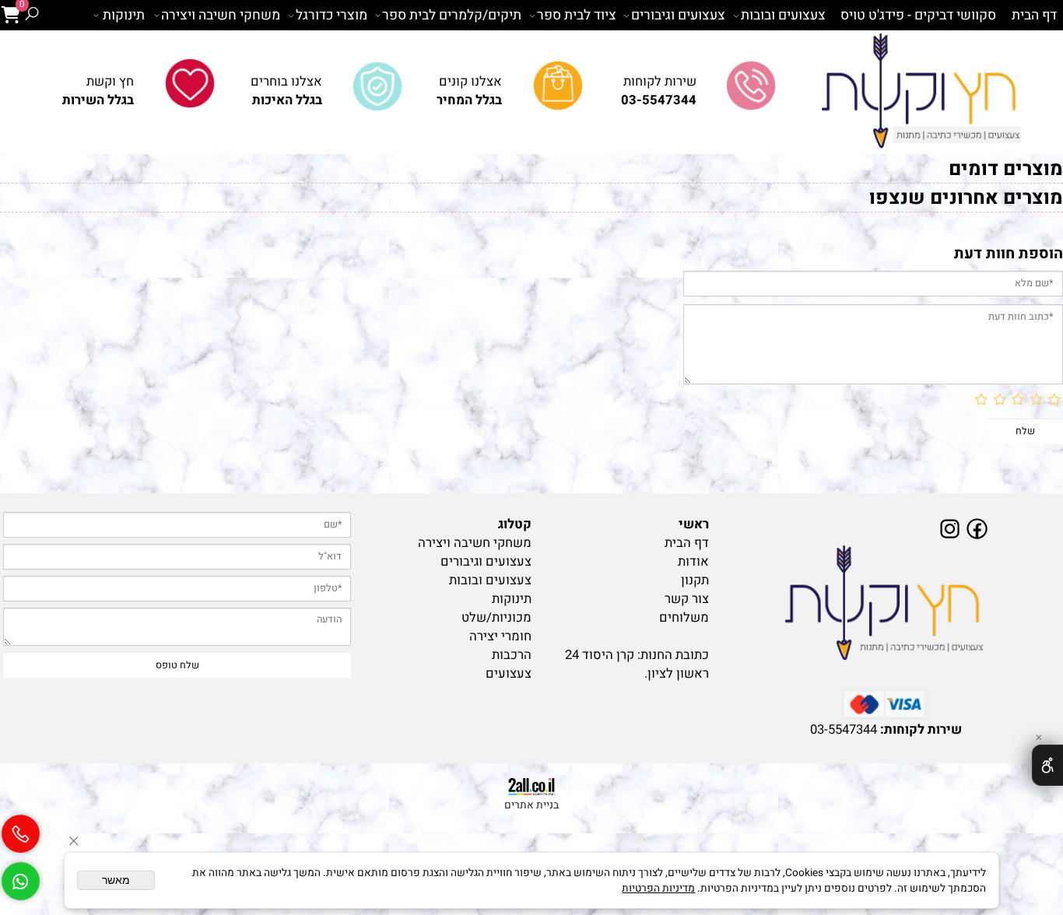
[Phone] (21, 828)
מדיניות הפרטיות (658, 888)
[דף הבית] (886, 603)
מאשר (116, 880)
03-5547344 (843, 729)
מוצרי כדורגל (331, 15)
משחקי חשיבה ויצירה (220, 15)
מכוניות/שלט (496, 617)
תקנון (695, 580)
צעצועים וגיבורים (678, 15)
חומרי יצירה (500, 636)
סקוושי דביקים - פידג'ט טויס (918, 15)
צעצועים (509, 673)
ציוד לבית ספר (576, 15)
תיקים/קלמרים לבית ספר (451, 15)
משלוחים (684, 617)
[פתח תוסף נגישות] (1047, 765)
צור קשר (687, 599)
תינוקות (124, 15)
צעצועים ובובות (783, 15)
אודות (693, 561)
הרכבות (512, 655)
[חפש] (31, 15)
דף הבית (1034, 15)
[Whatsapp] (21, 875)
